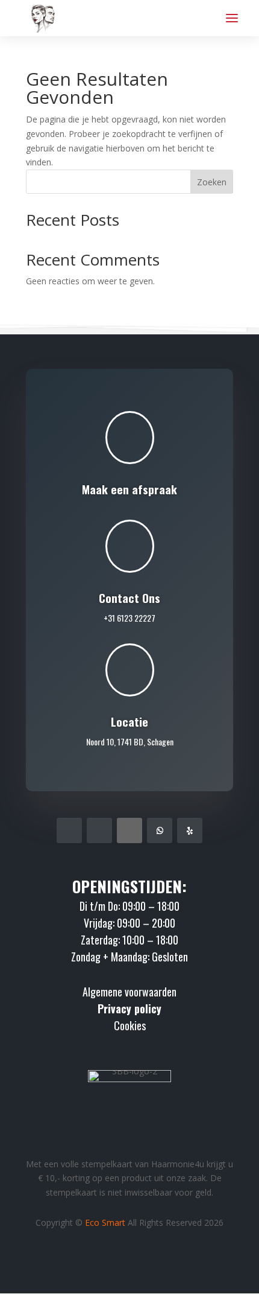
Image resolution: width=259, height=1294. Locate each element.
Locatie (129, 721)
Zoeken (211, 182)
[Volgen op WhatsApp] (159, 830)
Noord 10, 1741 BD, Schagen (129, 741)
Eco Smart (105, 1222)
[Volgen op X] (129, 830)
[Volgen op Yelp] (189, 830)
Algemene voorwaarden (129, 991)
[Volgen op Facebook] (69, 830)
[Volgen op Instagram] (99, 830)
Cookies (130, 1025)
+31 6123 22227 (129, 617)
